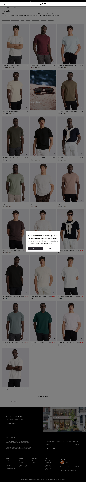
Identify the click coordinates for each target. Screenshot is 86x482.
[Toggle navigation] (2, 4)
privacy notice (39, 245)
